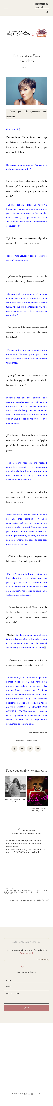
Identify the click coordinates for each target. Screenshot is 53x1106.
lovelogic (30, 1095)
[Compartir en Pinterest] (30, 749)
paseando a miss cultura (31, 1093)
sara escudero (31, 741)
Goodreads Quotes (42, 959)
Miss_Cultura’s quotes (27, 941)
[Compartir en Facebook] (14, 749)
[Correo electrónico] (38, 749)
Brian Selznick (26, 953)
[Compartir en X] (22, 749)
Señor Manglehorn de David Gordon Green (29, 901)
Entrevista (20, 741)
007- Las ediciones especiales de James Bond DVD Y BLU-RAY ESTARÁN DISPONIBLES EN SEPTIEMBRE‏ (25, 892)
